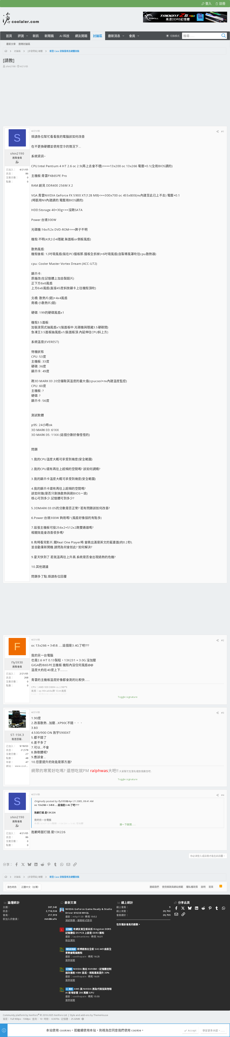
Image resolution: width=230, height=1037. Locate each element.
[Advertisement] (114, 95)
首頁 (211, 886)
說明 (203, 886)
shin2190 (10, 66)
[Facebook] (225, 1017)
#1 (222, 131)
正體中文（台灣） (30, 887)
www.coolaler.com (25, 766)
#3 (222, 712)
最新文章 (70, 903)
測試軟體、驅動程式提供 (78, 920)
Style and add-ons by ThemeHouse (89, 1015)
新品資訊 (70, 940)
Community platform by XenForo (35, 1015)
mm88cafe (50, 919)
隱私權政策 (192, 886)
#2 (222, 640)
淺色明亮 (12, 887)
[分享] (217, 131)
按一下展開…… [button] (128, 824)
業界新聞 (70, 960)
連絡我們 (154, 886)
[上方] (216, 887)
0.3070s (55, 1018)
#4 (222, 795)
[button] (27, 36)
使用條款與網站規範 (172, 886)
